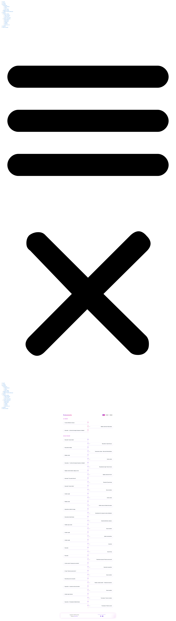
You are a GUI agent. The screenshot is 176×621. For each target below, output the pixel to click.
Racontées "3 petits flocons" (107, 443)
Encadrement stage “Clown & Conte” (105, 466)
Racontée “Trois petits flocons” (70, 478)
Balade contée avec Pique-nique (106, 426)
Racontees (4, 4)
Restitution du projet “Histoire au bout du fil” (104, 559)
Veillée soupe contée (68, 524)
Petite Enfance (6, 6)
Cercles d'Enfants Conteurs (70, 422)
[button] (88, 205)
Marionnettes (6, 401)
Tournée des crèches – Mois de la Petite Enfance (103, 451)
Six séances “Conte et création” (106, 598)
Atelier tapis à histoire (69, 594)
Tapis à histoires (7, 15)
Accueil (3, 1)
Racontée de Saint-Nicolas (69, 517)
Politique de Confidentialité (102, 614)
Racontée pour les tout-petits (70, 578)
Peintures (6, 23)
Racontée (110, 544)
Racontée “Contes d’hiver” (69, 486)
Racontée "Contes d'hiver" (69, 439)
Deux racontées (109, 528)
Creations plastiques (6, 18)
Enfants (5, 7)
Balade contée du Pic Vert (107, 474)
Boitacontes (6, 21)
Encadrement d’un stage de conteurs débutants (103, 513)
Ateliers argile (67, 493)
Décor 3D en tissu (7, 17)
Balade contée (67, 455)
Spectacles (5, 5)
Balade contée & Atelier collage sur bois (72, 470)
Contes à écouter (5, 27)
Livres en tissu (6, 16)
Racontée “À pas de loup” (107, 482)
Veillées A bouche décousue (8, 11)
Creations (4, 12)
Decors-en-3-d (7, 24)
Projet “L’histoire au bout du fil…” (70, 571)
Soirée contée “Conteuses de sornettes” (72, 563)
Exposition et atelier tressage (70, 509)
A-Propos (4, 384)
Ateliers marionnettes (108, 536)
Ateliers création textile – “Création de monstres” (103, 582)
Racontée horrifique (68, 447)
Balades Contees (6, 10)
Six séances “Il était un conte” (106, 605)
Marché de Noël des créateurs (106, 520)
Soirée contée (109, 459)
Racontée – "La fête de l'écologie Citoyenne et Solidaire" (74, 430)
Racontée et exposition (108, 567)
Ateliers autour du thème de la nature (105, 505)
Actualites (4, 26)
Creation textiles (6, 13)
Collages (5, 22)
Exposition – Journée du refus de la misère (72, 586)
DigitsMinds (76, 616)
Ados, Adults (6, 9)
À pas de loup (109, 551)
